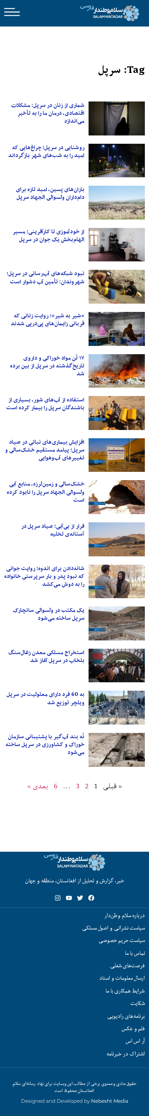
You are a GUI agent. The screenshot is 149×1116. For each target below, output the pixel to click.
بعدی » (37, 786)
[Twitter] (80, 897)
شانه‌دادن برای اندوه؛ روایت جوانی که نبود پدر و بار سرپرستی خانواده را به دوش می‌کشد (44, 576)
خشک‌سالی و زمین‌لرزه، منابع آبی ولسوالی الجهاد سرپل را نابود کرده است (45, 491)
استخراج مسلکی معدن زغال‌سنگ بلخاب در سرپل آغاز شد (46, 656)
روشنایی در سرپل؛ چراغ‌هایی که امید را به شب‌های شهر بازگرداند (46, 151)
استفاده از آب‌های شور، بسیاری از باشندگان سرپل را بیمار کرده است (45, 403)
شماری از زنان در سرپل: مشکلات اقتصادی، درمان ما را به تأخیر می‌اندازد (47, 113)
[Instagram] (57, 897)
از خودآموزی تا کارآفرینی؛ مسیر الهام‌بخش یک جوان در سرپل (48, 235)
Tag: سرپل (121, 70)
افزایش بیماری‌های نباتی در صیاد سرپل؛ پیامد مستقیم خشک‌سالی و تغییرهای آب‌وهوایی (44, 450)
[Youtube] (68, 897)
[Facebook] (91, 897)
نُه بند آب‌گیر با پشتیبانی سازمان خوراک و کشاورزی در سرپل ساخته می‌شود (44, 744)
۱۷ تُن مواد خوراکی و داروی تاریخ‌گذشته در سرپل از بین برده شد (47, 366)
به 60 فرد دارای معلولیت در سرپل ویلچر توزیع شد (45, 698)
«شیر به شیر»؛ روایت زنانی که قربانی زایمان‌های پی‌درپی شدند (47, 319)
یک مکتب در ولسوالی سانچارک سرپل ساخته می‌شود (48, 614)
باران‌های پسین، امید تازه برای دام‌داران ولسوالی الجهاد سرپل (50, 193)
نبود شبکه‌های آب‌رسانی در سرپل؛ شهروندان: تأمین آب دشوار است (45, 277)
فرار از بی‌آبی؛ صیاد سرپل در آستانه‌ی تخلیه (52, 530)
